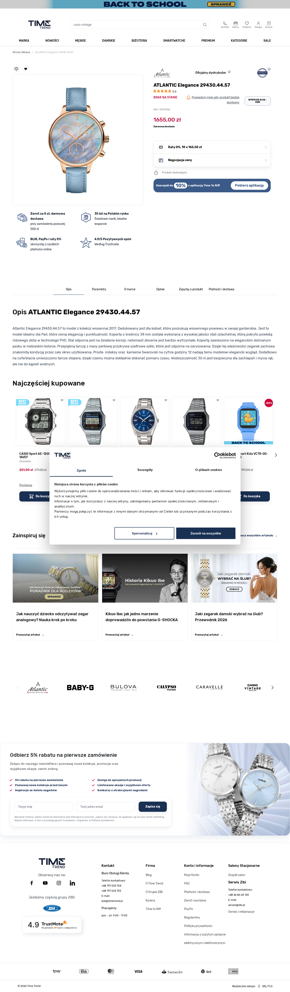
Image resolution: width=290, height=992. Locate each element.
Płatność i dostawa (197, 892)
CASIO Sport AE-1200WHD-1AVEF (38, 455)
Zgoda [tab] (81, 470)
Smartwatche (174, 41)
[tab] (68, 289)
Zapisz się (152, 806)
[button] (78, 139)
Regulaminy (192, 917)
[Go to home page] (39, 24)
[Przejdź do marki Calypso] (166, 687)
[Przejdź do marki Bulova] (123, 687)
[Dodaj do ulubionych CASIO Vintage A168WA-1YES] (114, 400)
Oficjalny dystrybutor (210, 73)
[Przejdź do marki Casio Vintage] (252, 688)
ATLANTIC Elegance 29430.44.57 (54, 52)
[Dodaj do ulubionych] (26, 69)
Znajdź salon (236, 875)
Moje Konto (191, 875)
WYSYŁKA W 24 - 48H (257, 100)
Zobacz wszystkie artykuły (256, 535)
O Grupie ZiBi (154, 892)
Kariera (150, 900)
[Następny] (272, 688)
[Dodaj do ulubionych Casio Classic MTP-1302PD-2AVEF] (165, 400)
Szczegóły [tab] (145, 469)
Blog (149, 875)
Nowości (52, 41)
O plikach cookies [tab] (208, 469)
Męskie (80, 41)
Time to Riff (153, 909)
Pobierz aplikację (249, 185)
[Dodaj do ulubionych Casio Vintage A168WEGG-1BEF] (217, 400)
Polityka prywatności (198, 926)
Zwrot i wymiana (195, 900)
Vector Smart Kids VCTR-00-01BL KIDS (247, 455)
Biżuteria (139, 41)
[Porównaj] (16, 69)
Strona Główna (21, 52)
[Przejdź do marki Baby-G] (80, 687)
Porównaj (25, 485)
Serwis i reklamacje (241, 912)
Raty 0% (217, 147)
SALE (267, 41)
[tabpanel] (145, 336)
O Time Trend (154, 883)
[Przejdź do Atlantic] (37, 687)
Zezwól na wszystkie (205, 533)
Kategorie (239, 41)
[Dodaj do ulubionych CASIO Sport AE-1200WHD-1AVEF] (62, 400)
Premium (208, 41)
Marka (24, 41)
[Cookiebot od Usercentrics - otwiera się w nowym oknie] (217, 455)
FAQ (186, 883)
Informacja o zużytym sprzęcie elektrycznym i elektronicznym (205, 939)
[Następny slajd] (276, 455)
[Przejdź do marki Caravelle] (209, 688)
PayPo (188, 909)
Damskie (108, 41)
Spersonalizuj (142, 533)
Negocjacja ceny (217, 160)
